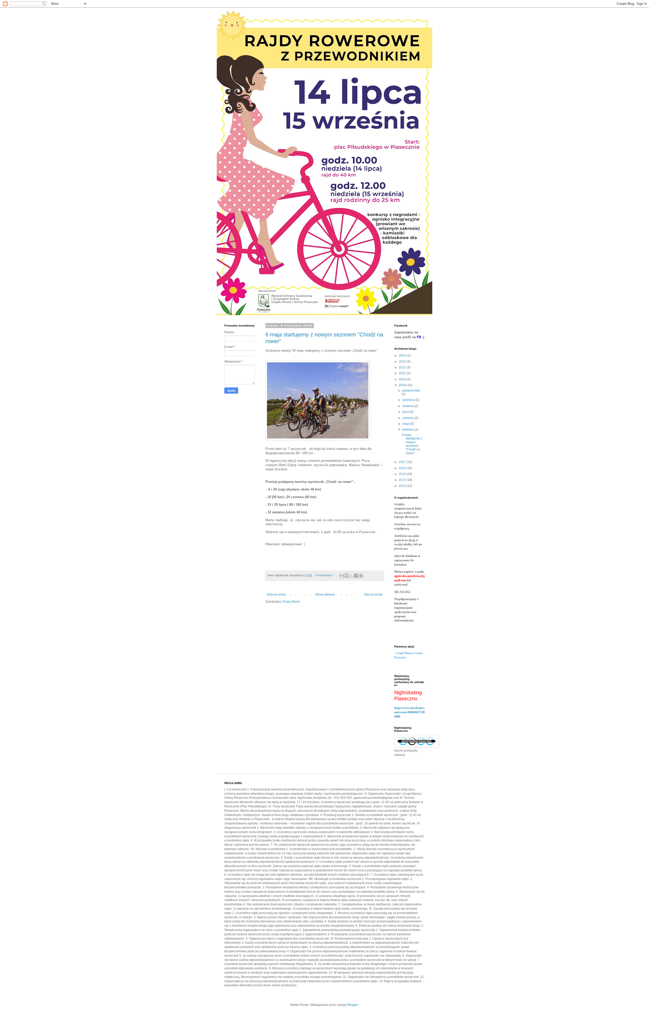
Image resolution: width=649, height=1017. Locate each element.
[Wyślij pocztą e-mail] (341, 575)
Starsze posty (373, 594)
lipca (406, 412)
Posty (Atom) (291, 601)
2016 (403, 468)
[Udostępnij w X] (351, 575)
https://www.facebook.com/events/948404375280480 (409, 712)
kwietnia (408, 429)
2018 (403, 385)
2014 (403, 480)
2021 (403, 373)
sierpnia (408, 406)
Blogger (352, 1005)
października (411, 390)
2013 (403, 486)
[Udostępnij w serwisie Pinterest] (361, 575)
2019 (403, 379)
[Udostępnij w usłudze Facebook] (356, 575)
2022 (403, 367)
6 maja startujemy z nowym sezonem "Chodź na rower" (412, 444)
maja (406, 424)
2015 (403, 474)
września (409, 400)
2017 (403, 462)
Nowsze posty (276, 594)
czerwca (408, 418)
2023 (403, 361)
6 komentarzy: (325, 575)
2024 (403, 355)
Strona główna (325, 594)
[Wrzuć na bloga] (346, 575)
